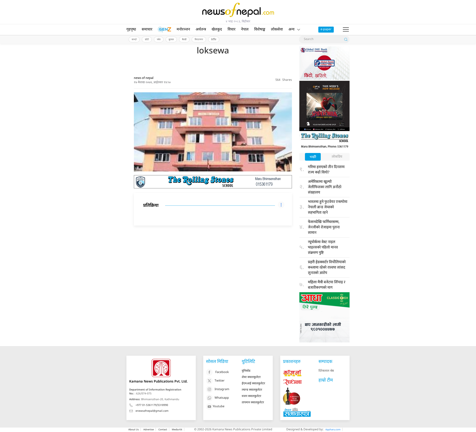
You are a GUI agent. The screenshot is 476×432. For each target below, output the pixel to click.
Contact (162, 429)
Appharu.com (332, 429)
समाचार (147, 29)
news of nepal (143, 78)
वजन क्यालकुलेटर (251, 396)
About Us (133, 429)
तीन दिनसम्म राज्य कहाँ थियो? (326, 170)
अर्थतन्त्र (201, 29)
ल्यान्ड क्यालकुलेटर (252, 390)
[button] (346, 29)
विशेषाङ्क (259, 29)
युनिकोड (246, 371)
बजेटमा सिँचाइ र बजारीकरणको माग (326, 285)
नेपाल (245, 29)
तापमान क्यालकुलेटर (253, 403)
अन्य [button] (291, 29)
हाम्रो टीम (326, 380)
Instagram (222, 389)
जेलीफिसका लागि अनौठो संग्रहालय (324, 187)
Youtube (218, 407)
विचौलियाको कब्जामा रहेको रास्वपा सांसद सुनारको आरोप (327, 267)
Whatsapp (222, 398)
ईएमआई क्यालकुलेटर (253, 384)
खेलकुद (217, 29)
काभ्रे (134, 39)
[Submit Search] (346, 39)
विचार (231, 29)
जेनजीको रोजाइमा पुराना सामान (324, 228)
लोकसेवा (277, 29)
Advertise (148, 429)
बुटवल (171, 39)
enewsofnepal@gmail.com (152, 411)
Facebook (222, 372)
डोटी (147, 39)
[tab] (313, 157)
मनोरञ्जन (183, 29)
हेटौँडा (213, 39)
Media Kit (177, 429)
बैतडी (184, 39)
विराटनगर (199, 39)
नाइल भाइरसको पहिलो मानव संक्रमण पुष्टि (323, 247)
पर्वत (158, 39)
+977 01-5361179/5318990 (152, 405)
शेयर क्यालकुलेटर (251, 377)
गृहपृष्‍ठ (131, 29)
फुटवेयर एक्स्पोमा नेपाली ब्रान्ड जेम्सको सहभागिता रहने (327, 207)
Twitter (220, 381)
